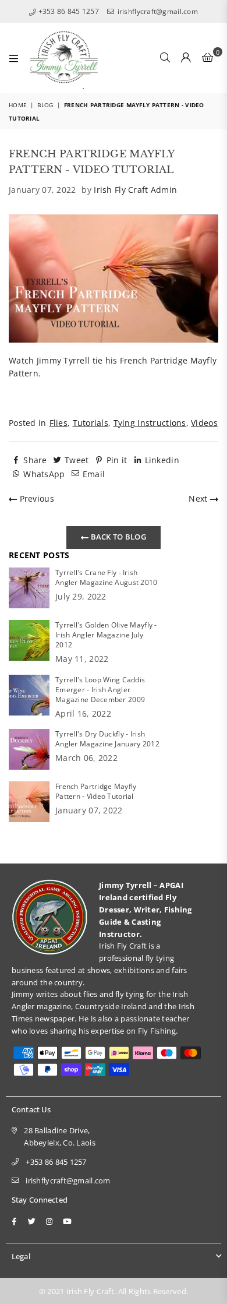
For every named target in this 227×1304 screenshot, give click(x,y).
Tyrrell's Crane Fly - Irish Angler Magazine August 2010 (106, 577)
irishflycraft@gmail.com (156, 11)
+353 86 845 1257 (67, 11)
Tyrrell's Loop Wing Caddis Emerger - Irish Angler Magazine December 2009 (100, 689)
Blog (45, 105)
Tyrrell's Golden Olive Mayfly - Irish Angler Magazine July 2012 (106, 635)
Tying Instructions (150, 422)
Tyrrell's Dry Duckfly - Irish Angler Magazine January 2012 (107, 739)
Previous (35, 498)
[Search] (165, 57)
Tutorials (91, 422)
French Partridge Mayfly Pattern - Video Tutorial (95, 791)
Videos (204, 422)
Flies (58, 422)
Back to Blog (117, 536)
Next (199, 498)
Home (18, 105)
